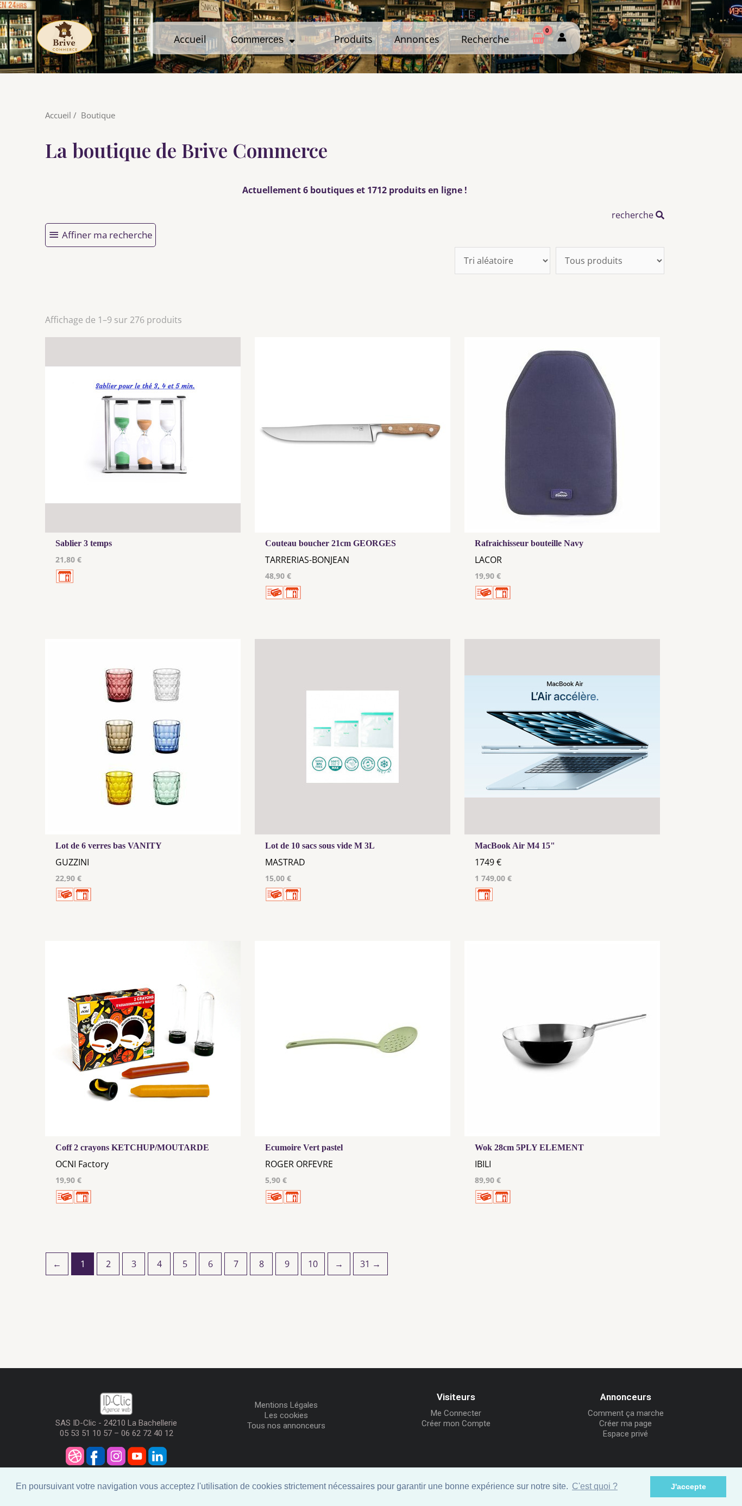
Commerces (260, 39)
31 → (370, 1264)
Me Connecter (456, 1413)
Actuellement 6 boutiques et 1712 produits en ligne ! (354, 190)
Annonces (416, 39)
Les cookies (286, 1415)
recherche (634, 215)
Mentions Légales (286, 1405)
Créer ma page (625, 1423)
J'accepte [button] (688, 1486)
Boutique (98, 115)
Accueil (190, 39)
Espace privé (625, 1434)
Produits (353, 39)
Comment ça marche (626, 1413)
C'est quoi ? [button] (595, 1486)
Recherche (485, 39)
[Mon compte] (562, 38)
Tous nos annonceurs (286, 1426)
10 (313, 1264)
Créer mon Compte (456, 1423)
